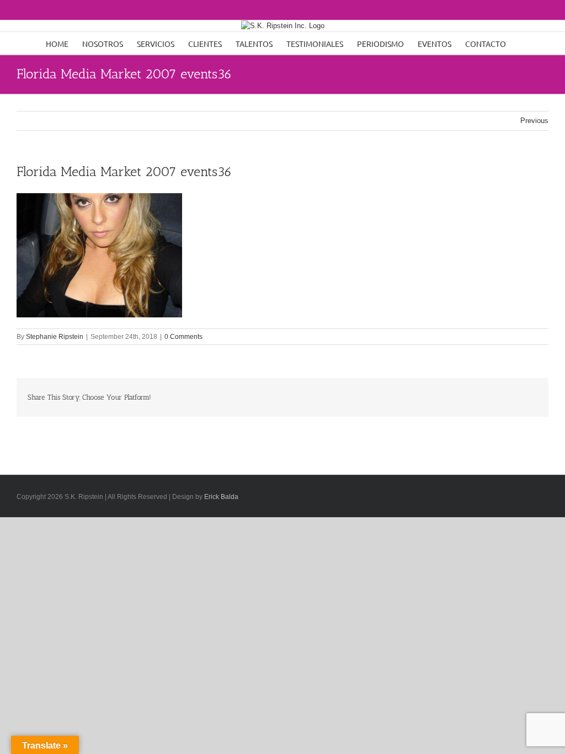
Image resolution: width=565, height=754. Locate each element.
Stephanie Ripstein (54, 337)
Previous (534, 120)
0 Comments (183, 337)
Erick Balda (221, 497)
